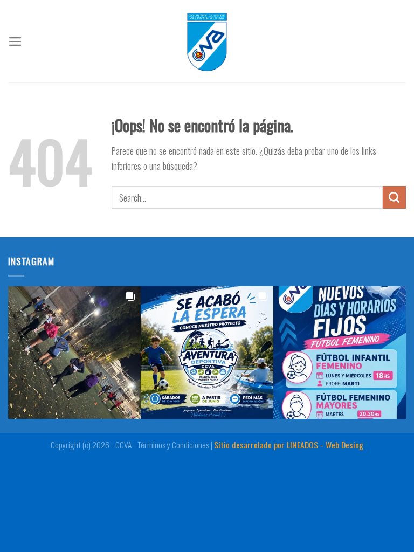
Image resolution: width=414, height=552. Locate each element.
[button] (74, 352)
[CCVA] (207, 41)
